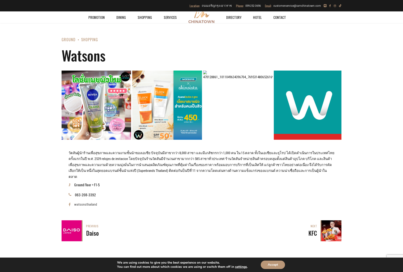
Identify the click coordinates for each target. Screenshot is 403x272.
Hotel (257, 17)
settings (241, 267)
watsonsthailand (85, 204)
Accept (273, 264)
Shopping (145, 17)
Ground (69, 39)
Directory (233, 17)
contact (279, 17)
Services (170, 17)
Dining (121, 17)
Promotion (96, 17)
